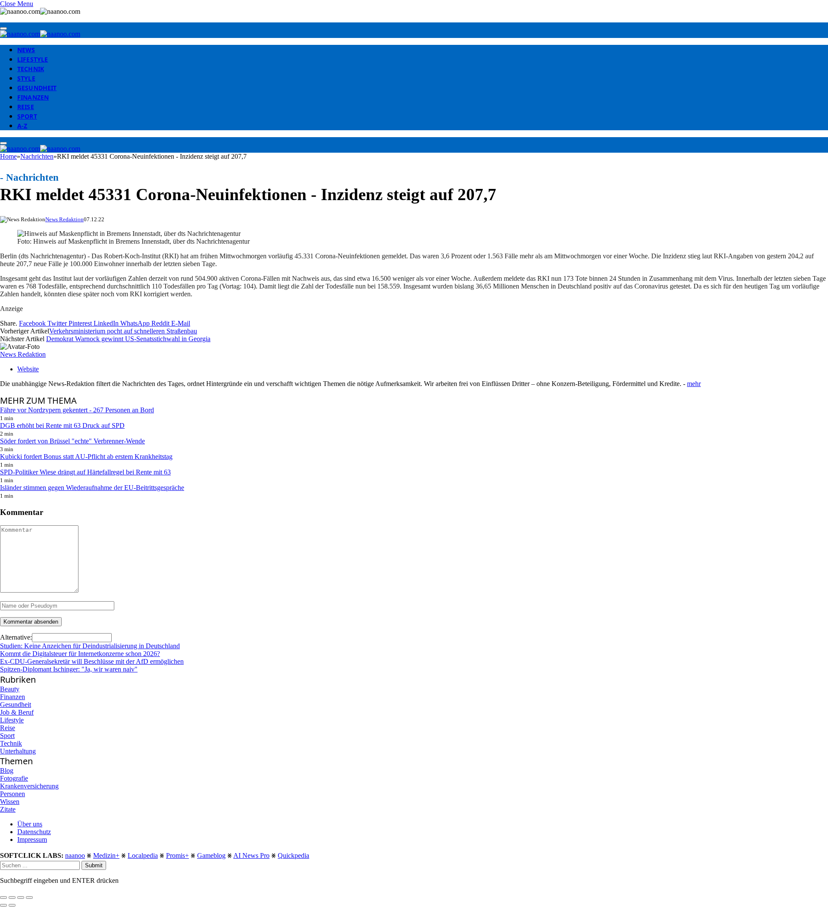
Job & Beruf (17, 712)
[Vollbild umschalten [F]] (20, 897)
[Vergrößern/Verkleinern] (29, 897)
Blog (6, 770)
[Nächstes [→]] (12, 905)
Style (26, 78)
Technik (30, 69)
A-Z (22, 126)
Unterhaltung (18, 751)
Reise (25, 107)
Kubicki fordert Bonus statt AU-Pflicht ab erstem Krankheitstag (86, 456)
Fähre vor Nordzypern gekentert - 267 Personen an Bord (77, 410)
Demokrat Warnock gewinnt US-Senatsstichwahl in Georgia (128, 338)
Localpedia (143, 855)
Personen (12, 793)
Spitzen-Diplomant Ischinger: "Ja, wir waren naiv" (69, 669)
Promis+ (177, 855)
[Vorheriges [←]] (3, 905)
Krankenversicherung (29, 786)
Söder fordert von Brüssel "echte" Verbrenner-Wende (72, 441)
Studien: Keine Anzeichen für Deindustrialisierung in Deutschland (90, 646)
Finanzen (33, 97)
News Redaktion (64, 219)
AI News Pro (251, 855)
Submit (94, 865)
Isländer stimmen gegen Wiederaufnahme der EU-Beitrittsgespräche (92, 487)
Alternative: (16, 637)
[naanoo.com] (40, 34)
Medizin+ (106, 855)
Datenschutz (34, 831)
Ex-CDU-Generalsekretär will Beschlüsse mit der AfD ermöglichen (92, 661)
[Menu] (3, 28)
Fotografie (14, 778)
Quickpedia (293, 855)
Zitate (8, 809)
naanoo (75, 855)
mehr (694, 383)
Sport (27, 116)
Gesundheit (36, 88)
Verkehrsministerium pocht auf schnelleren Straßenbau (123, 331)
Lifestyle (32, 59)
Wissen (9, 801)
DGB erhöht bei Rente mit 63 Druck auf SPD (62, 425)
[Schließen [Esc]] (3, 897)
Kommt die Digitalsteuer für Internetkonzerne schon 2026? (80, 653)
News (26, 50)
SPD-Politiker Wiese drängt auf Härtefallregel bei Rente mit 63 (85, 472)
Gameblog (211, 855)
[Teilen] (12, 897)
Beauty (9, 689)
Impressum (32, 839)
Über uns (29, 824)
